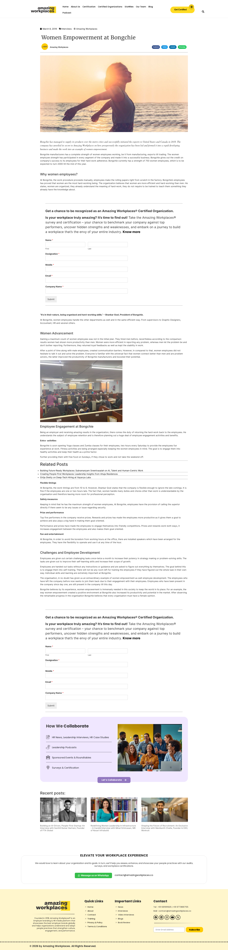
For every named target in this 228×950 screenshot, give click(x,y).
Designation (52, 253)
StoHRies (129, 6)
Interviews (66, 28)
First (47, 249)
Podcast (67, 12)
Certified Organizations (110, 6)
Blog (150, 6)
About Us (75, 6)
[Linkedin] (161, 917)
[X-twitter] (178, 917)
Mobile (49, 264)
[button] (203, 11)
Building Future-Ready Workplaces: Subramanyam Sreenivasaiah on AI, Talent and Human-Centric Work (91, 470)
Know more (131, 232)
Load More (114, 838)
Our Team (141, 6)
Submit (51, 299)
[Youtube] (172, 917)
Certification (89, 6)
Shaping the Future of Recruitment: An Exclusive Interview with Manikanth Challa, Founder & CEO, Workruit (164, 828)
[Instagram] (167, 917)
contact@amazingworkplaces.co (134, 875)
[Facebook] (155, 917)
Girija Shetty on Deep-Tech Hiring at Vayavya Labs (65, 477)
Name (49, 240)
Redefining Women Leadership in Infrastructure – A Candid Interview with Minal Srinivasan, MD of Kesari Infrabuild (113, 828)
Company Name (54, 286)
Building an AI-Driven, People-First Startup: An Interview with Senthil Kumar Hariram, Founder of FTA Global (62, 828)
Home (65, 6)
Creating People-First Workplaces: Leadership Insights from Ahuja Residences (79, 474)
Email (49, 275)
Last (89, 249)
